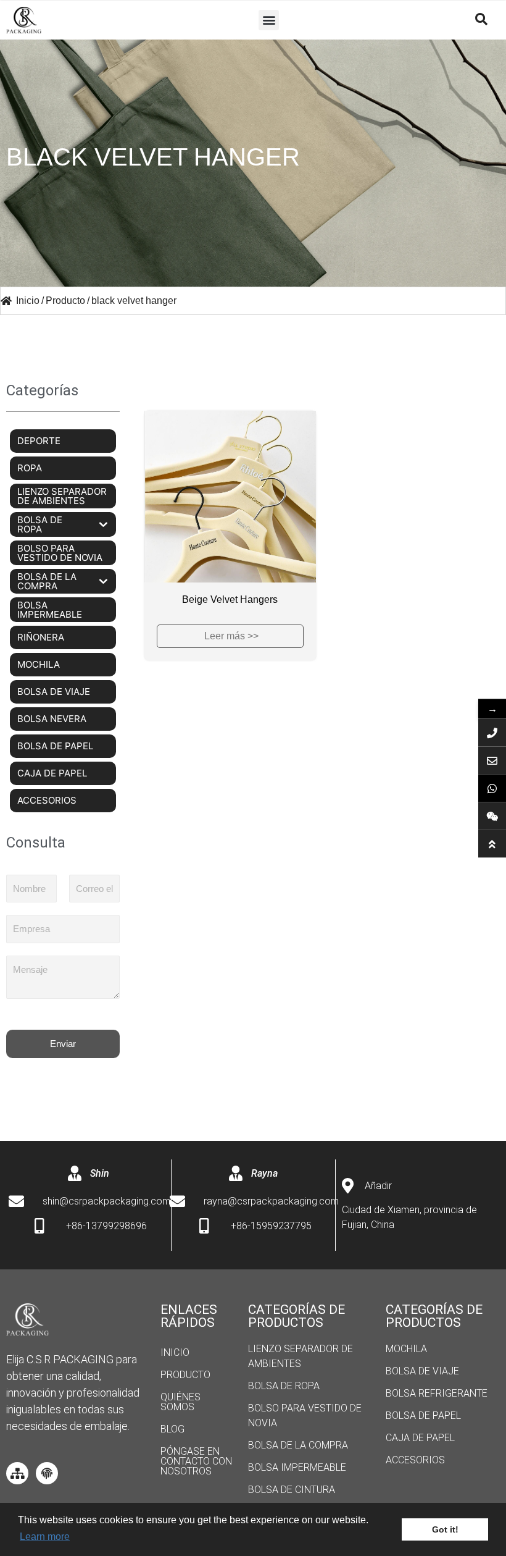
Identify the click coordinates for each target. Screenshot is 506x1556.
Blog (172, 1429)
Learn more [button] (45, 1536)
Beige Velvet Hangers (230, 599)
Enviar (63, 1043)
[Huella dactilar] (47, 1473)
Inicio (174, 1352)
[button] (269, 20)
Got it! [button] (445, 1529)
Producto (185, 1375)
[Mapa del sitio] (17, 1473)
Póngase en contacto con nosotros (196, 1461)
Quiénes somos (180, 1402)
